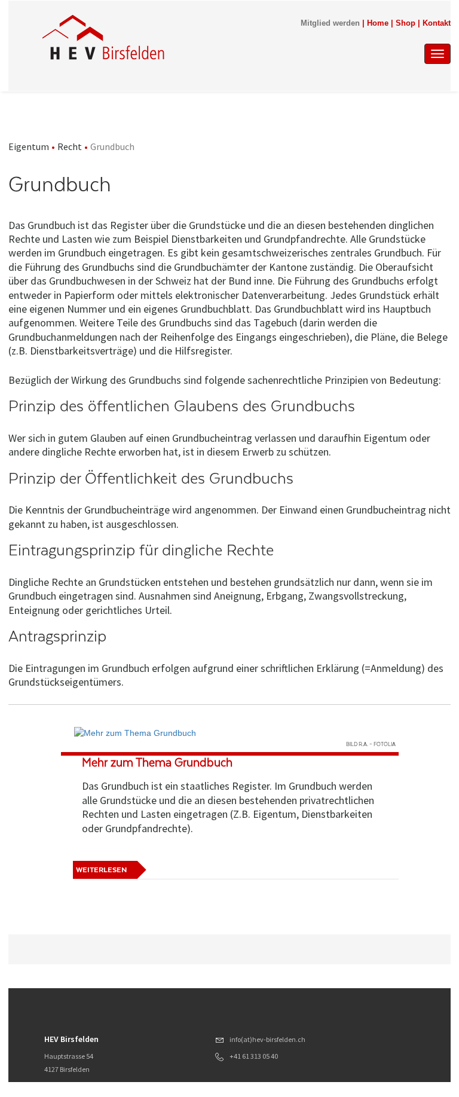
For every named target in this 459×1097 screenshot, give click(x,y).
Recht (69, 146)
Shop (405, 23)
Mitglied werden (330, 23)
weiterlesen (101, 870)
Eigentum (28, 146)
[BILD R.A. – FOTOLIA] (229, 733)
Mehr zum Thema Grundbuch (157, 762)
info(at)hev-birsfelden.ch (267, 1039)
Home (377, 23)
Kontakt (437, 23)
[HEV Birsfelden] (169, 37)
